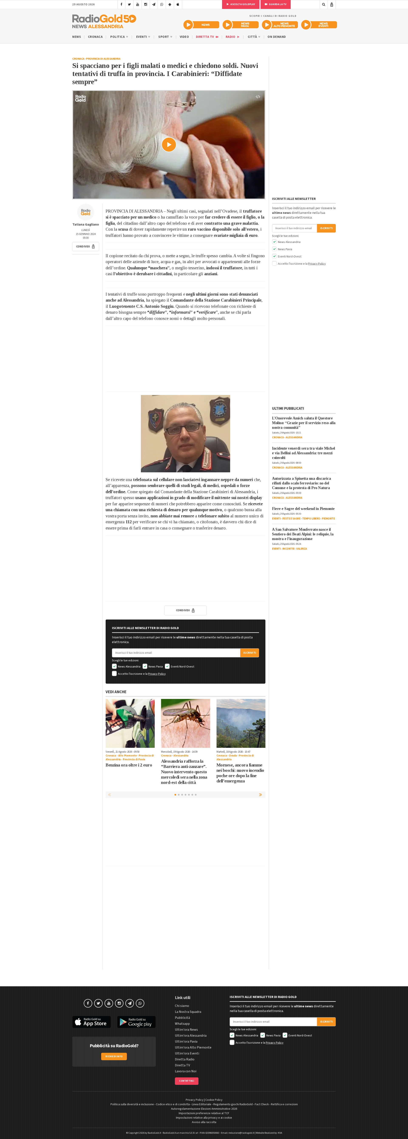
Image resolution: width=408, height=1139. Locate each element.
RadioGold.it (154, 1133)
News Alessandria (128, 667)
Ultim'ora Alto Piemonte (193, 1047)
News (76, 37)
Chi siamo (182, 1006)
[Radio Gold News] (201, 25)
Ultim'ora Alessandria (191, 1035)
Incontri (288, 549)
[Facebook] (121, 4)
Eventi (142, 37)
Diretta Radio (184, 1059)
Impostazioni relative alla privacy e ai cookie (204, 1118)
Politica (118, 37)
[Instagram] (146, 4)
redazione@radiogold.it (241, 1133)
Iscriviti (249, 653)
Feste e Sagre (291, 519)
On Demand (277, 37)
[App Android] (170, 4)
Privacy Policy (157, 674)
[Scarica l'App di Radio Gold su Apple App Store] (91, 1022)
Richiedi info (114, 1056)
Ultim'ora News (186, 1029)
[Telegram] (154, 4)
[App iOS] (178, 4)
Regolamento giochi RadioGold (233, 1104)
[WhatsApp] (162, 4)
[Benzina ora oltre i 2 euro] (130, 723)
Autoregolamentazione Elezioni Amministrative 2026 (204, 1109)
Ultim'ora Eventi (187, 1053)
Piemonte (328, 519)
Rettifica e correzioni (284, 1104)
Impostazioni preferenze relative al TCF (204, 1113)
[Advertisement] (185, 358)
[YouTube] (138, 4)
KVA (280, 1133)
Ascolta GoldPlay (242, 4)
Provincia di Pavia (134, 759)
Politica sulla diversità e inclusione (132, 1104)
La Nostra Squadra (188, 1011)
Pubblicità (182, 1017)
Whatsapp (182, 1023)
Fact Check (262, 1104)
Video (184, 37)
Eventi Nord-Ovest (182, 667)
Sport (164, 37)
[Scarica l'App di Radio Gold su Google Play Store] (136, 1022)
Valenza (301, 549)
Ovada (233, 756)
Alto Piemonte (127, 756)
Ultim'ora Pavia (186, 1041)
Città (253, 37)
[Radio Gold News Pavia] (240, 25)
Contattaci (186, 1081)
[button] (85, 246)
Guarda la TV (277, 4)
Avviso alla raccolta (204, 1122)
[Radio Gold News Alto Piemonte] (280, 25)
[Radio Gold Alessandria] (104, 20)
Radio (231, 37)
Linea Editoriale (201, 1104)
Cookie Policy (213, 1100)
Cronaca (95, 37)
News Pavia (155, 667)
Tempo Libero (311, 519)
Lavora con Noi (185, 1071)
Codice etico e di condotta (173, 1104)
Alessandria (180, 756)
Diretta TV (205, 37)
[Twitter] (129, 4)
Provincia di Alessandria (103, 59)
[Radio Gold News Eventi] (319, 25)
